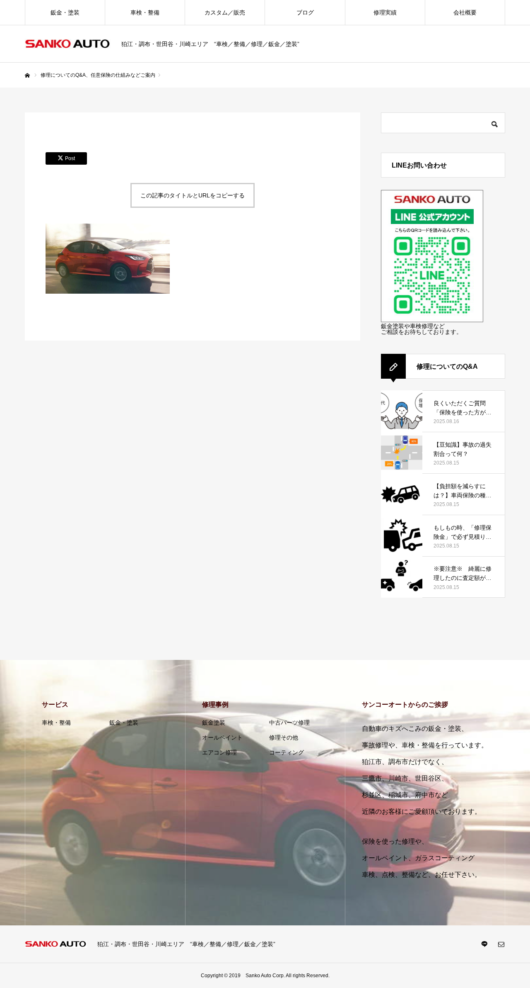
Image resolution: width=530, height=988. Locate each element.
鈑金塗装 (213, 722)
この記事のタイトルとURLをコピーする (192, 195)
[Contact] (501, 944)
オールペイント (222, 737)
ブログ (305, 12)
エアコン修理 (219, 752)
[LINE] (484, 944)
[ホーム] (27, 75)
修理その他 (283, 737)
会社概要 (465, 12)
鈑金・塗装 (65, 12)
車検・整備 (144, 12)
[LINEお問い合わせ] (432, 320)
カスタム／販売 (225, 12)
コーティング (286, 752)
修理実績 (385, 12)
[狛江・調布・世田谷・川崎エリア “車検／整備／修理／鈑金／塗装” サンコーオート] (68, 44)
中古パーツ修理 (289, 722)
